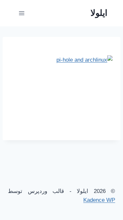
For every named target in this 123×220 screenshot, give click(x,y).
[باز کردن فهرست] (22, 13)
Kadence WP (99, 200)
